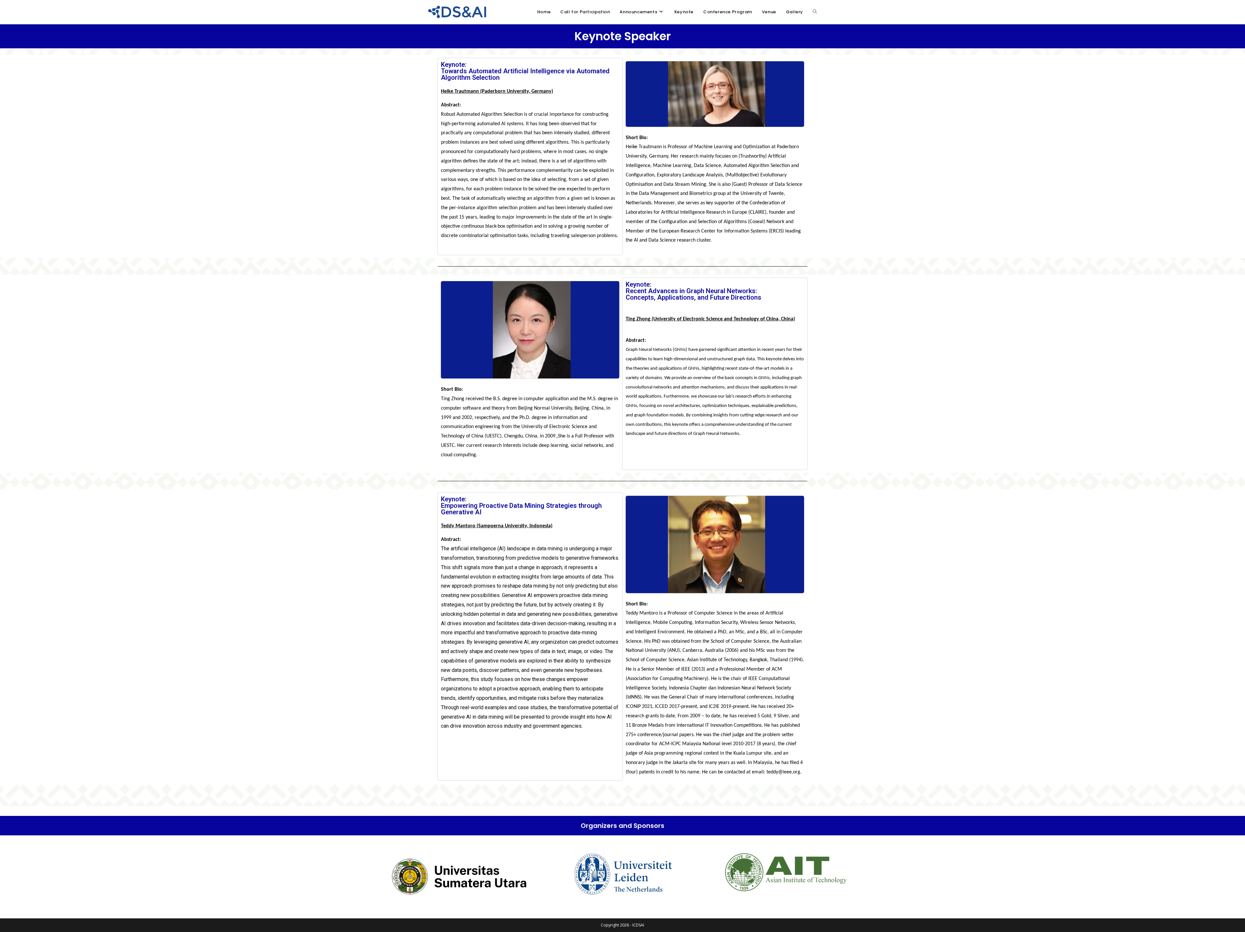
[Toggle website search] (815, 12)
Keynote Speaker (623, 36)
